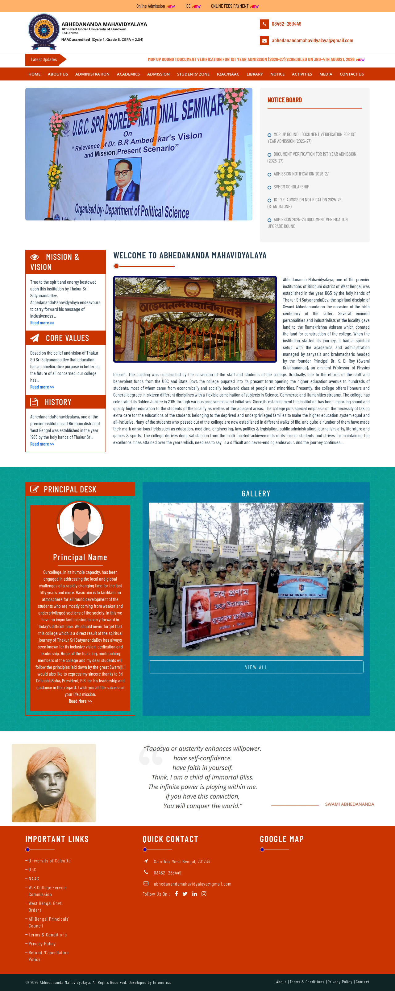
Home (34, 74)
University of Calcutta (50, 860)
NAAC (34, 878)
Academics (128, 74)
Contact (363, 981)
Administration (92, 74)
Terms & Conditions (48, 934)
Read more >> (42, 322)
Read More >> (80, 701)
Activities (302, 74)
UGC (32, 869)
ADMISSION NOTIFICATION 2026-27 (302, 151)
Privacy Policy (42, 943)
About (281, 981)
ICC (188, 6)
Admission (158, 74)
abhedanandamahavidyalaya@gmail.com (312, 40)
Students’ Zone (193, 74)
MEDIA (325, 74)
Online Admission (151, 6)
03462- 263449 (286, 23)
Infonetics (162, 982)
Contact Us (352, 74)
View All (256, 667)
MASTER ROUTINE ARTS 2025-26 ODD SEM (308, 217)
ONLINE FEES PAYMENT (230, 6)
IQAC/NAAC (228, 74)
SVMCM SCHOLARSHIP (292, 164)
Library (255, 74)
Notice (277, 74)
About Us (58, 74)
